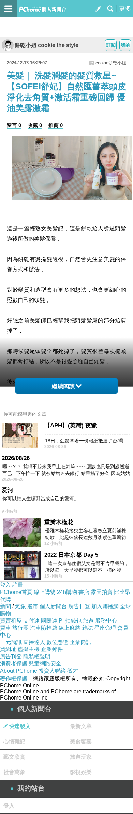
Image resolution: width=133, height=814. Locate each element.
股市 (32, 606)
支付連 (31, 621)
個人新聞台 (53, 606)
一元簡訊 (11, 642)
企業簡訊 (80, 642)
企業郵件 (52, 649)
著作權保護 (13, 678)
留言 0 (14, 125)
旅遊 (88, 621)
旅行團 (20, 628)
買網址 (8, 649)
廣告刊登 (79, 606)
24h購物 (67, 592)
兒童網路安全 (45, 663)
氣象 (20, 606)
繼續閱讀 (63, 386)
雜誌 (87, 628)
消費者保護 (13, 663)
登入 (5, 585)
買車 (5, 628)
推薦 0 (55, 125)
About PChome (18, 671)
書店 (83, 592)
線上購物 (45, 592)
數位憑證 (57, 642)
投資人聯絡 (52, 671)
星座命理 (105, 628)
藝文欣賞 (14, 757)
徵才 (72, 671)
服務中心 (106, 621)
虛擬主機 (29, 649)
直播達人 (34, 642)
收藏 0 (35, 125)
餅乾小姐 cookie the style (46, 45)
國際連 (49, 621)
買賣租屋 (11, 621)
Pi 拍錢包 (70, 621)
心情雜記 (14, 741)
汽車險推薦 (43, 628)
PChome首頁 (16, 592)
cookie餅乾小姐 (110, 62)
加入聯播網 (105, 606)
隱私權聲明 (36, 656)
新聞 (5, 606)
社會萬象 (14, 772)
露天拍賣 (102, 592)
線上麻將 (69, 628)
